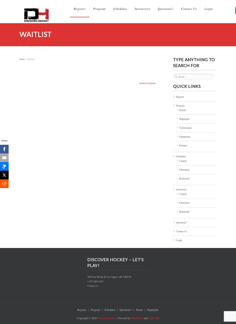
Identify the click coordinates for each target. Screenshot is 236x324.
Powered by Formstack (147, 83)
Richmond (184, 178)
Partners (183, 145)
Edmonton (184, 169)
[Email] (4, 157)
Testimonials (185, 127)
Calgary (183, 160)
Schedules (120, 9)
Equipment (184, 136)
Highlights (184, 119)
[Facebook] (4, 149)
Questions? (165, 9)
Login (209, 9)
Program (99, 9)
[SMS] (4, 166)
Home (22, 59)
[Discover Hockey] (37, 15)
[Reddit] (4, 183)
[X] (4, 175)
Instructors (142, 9)
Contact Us (189, 9)
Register (80, 9)
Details (182, 110)
